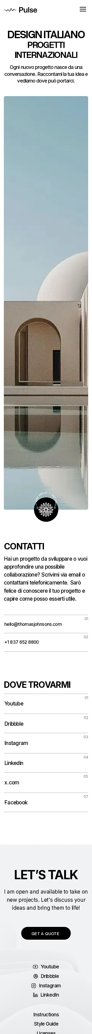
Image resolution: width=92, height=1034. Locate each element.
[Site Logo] (20, 9)
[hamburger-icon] (83, 9)
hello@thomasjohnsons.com (33, 624)
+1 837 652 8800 (21, 642)
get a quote (45, 933)
